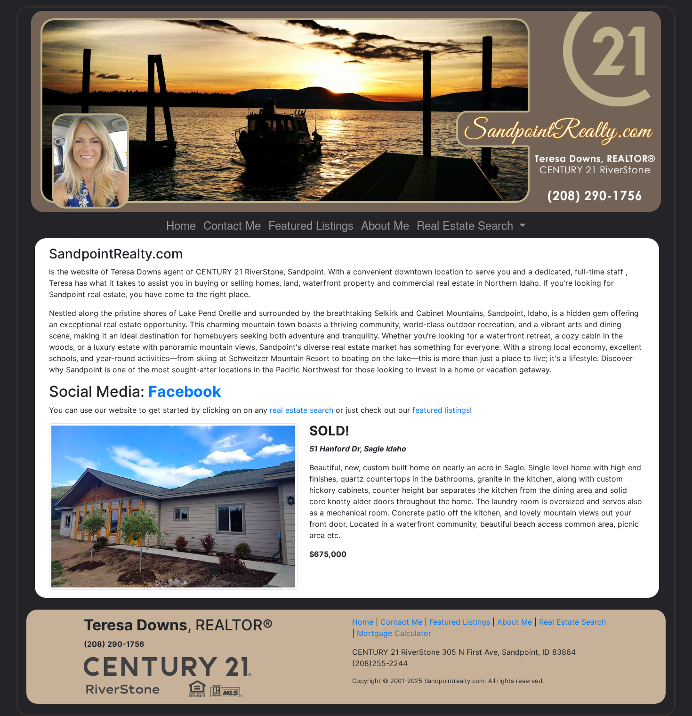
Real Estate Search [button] (466, 225)
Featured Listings (311, 225)
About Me (385, 225)
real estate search (301, 410)
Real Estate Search (572, 622)
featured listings (441, 410)
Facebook (186, 391)
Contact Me (232, 225)
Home (181, 225)
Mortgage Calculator (394, 633)
